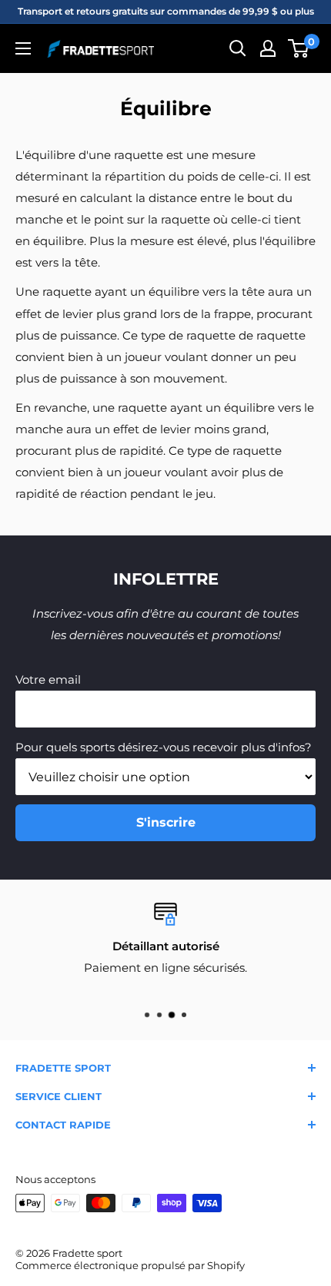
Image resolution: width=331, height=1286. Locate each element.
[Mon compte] (268, 48)
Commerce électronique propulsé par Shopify (130, 1265)
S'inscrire (166, 822)
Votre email (48, 679)
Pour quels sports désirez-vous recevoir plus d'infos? (163, 747)
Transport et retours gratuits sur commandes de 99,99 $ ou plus (166, 11)
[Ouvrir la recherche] (237, 48)
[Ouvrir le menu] (23, 48)
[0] (299, 48)
